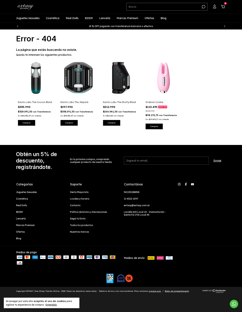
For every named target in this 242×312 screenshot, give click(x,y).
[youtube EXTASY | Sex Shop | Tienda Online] (192, 184)
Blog (163, 18)
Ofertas (149, 18)
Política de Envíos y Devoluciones (88, 212)
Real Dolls (72, 18)
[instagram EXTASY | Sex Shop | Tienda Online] (179, 184)
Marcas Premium (127, 18)
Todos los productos (81, 225)
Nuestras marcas (79, 231)
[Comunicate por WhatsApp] (234, 304)
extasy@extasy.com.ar (137, 205)
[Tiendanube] (214, 292)
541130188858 (131, 192)
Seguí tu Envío (78, 218)
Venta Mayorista (79, 192)
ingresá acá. (155, 291)
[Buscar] (203, 7)
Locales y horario (79, 198)
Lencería (104, 18)
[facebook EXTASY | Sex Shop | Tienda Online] (185, 184)
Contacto (75, 205)
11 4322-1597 (131, 198)
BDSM (89, 18)
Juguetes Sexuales (28, 18)
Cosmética (52, 18)
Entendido (51, 304)
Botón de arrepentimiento (177, 291)
